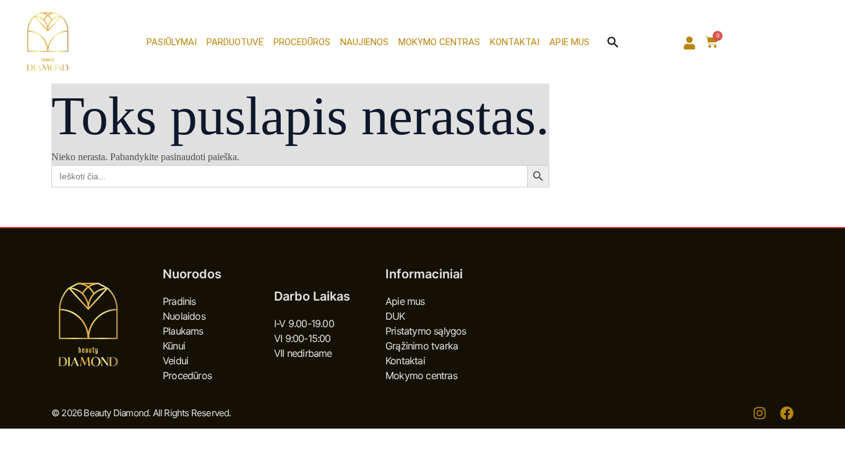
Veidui (175, 360)
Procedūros (301, 42)
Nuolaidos (184, 316)
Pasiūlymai (172, 42)
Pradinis (179, 301)
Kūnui (174, 346)
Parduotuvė (235, 42)
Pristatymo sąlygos (425, 331)
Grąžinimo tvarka (421, 346)
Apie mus (569, 42)
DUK (395, 316)
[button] (613, 42)
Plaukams (183, 331)
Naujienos (364, 42)
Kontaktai (514, 42)
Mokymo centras (439, 42)
